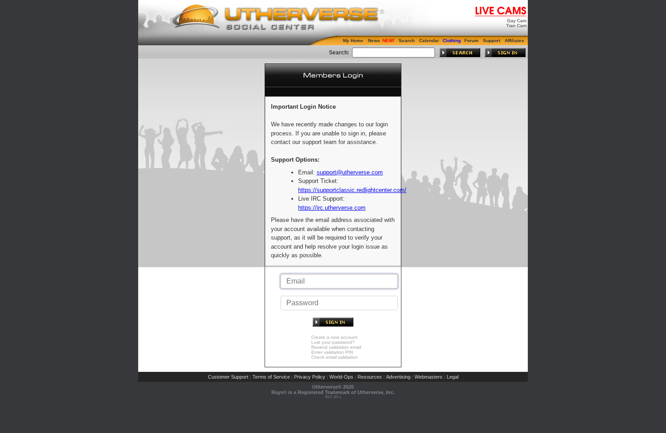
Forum (471, 40)
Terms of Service (271, 377)
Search (407, 40)
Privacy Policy (309, 377)
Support (491, 40)
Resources (369, 377)
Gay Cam (516, 20)
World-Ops (341, 377)
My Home (353, 40)
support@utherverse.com (350, 172)
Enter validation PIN (332, 352)
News (374, 40)
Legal (452, 377)
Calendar (429, 40)
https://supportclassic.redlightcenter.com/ (352, 190)
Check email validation (334, 357)
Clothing (452, 40)
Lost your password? (333, 342)
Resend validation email (336, 347)
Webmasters (429, 377)
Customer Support (228, 377)
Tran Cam (516, 25)
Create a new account (334, 337)
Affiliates (514, 40)
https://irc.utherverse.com (332, 207)
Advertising (398, 377)
